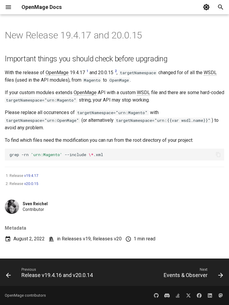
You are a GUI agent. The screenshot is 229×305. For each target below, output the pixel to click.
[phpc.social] (220, 295)
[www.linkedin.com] (210, 295)
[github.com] (156, 295)
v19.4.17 (31, 175)
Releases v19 (76, 239)
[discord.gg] (167, 295)
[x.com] (188, 295)
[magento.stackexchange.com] (177, 295)
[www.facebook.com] (199, 295)
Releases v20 (107, 239)
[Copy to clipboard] (218, 154)
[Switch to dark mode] (206, 7)
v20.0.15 (31, 183)
